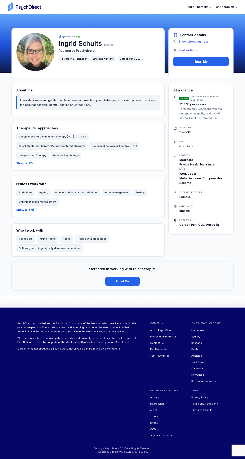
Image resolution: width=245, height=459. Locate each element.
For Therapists (224, 7)
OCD (153, 429)
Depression (157, 403)
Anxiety (154, 397)
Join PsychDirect (160, 355)
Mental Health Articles (163, 336)
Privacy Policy (199, 397)
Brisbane (196, 342)
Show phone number (193, 41)
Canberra (197, 368)
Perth (194, 349)
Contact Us (157, 342)
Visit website (188, 50)
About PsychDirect (161, 330)
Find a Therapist (197, 7)
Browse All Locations (203, 381)
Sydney (195, 336)
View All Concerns (161, 435)
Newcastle (197, 374)
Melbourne (197, 330)
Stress (154, 422)
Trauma (154, 416)
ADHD (153, 409)
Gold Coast (198, 362)
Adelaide (196, 355)
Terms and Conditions (204, 403)
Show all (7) (24, 163)
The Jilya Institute (201, 409)
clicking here (112, 348)
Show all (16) (25, 209)
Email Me (201, 61)
